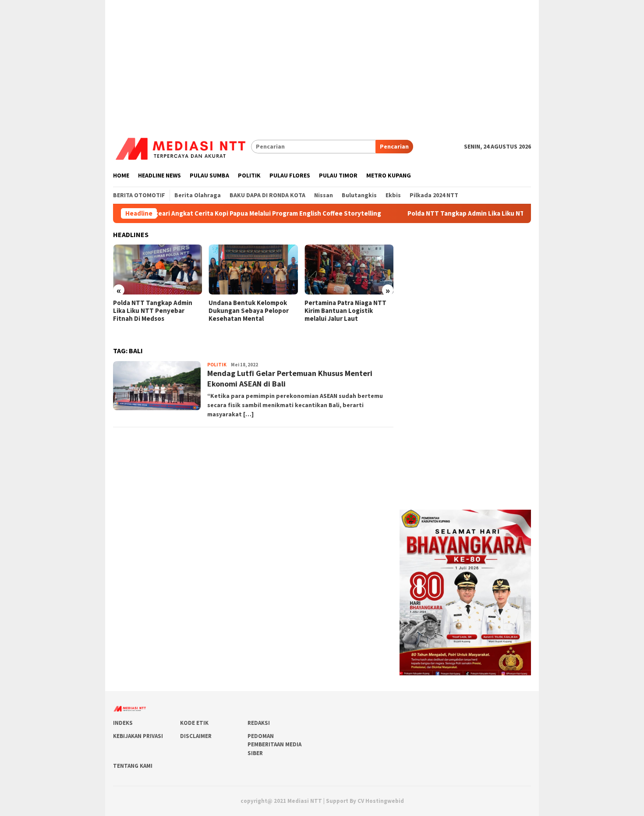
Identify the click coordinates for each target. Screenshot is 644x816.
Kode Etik (194, 723)
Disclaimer (196, 736)
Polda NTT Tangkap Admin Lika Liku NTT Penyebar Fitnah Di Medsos (486, 213)
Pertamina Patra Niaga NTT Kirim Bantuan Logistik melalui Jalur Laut (345, 311)
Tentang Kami (132, 766)
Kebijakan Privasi (138, 736)
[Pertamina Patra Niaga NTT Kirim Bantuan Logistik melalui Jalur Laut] (348, 269)
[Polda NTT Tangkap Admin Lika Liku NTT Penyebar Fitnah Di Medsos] (157, 269)
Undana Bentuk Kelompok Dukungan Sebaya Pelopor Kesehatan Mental (249, 311)
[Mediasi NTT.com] (182, 146)
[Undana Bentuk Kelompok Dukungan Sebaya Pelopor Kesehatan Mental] (253, 269)
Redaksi (259, 723)
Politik (216, 365)
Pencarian (394, 146)
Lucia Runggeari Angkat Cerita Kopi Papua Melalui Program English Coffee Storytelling (228, 213)
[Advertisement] (322, 61)
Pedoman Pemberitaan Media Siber (274, 744)
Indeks (123, 723)
